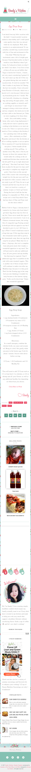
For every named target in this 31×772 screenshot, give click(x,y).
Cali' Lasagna (13, 728)
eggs (10, 402)
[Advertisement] (15, 544)
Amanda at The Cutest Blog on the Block (10, 767)
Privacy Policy (15, 750)
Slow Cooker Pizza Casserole (17, 699)
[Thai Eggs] (15, 480)
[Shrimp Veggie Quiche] (15, 455)
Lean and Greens (18, 402)
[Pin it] (24, 415)
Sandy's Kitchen (9, 765)
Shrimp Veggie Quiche (15, 467)
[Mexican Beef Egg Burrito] (15, 504)
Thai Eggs (15, 491)
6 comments (24, 29)
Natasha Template (18, 765)
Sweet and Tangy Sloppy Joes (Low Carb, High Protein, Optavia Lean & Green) (18, 714)
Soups (9, 405)
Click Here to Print (15, 387)
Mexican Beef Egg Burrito (15, 515)
